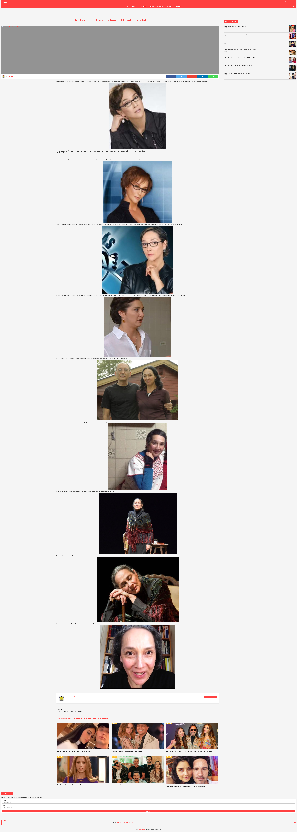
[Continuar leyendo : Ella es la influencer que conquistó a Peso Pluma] (83, 736)
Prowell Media (142, 829)
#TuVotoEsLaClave (18, 2)
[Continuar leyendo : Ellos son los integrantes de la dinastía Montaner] (138, 769)
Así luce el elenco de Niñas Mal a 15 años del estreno (237, 74)
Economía (151, 6)
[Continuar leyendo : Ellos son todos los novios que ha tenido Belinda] (138, 736)
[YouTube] (293, 2)
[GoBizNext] (6, 4)
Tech (127, 6)
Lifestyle (178, 6)
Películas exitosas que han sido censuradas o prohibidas (238, 66)
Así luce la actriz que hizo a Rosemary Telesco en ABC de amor (239, 58)
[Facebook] (285, 2)
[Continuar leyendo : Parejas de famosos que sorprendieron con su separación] (192, 770)
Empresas (143, 6)
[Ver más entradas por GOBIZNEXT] (61, 698)
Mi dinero (169, 6)
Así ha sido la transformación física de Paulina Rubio (236, 27)
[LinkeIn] (202, 76)
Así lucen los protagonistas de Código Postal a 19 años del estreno (240, 50)
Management (160, 6)
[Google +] (192, 76)
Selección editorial (31, 2)
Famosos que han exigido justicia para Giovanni (235, 42)
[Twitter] (289, 2)
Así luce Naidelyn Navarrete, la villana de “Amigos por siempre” (239, 34)
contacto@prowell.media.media (125, 822)
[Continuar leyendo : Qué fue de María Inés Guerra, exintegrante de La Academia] (83, 769)
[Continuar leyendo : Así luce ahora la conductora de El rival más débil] (110, 50)
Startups (134, 6)
